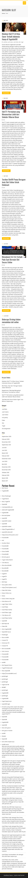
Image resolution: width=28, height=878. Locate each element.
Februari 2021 (5, 456)
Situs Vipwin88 (6, 671)
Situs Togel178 (6, 501)
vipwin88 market (6, 521)
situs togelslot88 (6, 629)
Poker (3, 420)
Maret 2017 (5, 481)
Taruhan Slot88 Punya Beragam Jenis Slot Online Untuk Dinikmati (13, 182)
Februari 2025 (5, 439)
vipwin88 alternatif (7, 532)
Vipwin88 (4, 504)
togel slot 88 (5, 684)
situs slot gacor (6, 728)
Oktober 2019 (5, 472)
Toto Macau (5, 562)
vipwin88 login (6, 704)
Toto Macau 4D (6, 615)
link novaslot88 (6, 648)
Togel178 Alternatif (7, 668)
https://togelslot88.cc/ (8, 529)
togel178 (4, 574)
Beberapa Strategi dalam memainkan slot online (11, 321)
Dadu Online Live (6, 593)
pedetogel (5, 676)
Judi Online (15, 42)
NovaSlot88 (5, 568)
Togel (22, 42)
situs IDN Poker (16, 750)
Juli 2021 (4, 447)
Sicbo (3, 596)
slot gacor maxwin (7, 730)
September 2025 (6, 436)
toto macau (5, 651)
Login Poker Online (7, 604)
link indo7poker (6, 515)
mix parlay (5, 417)
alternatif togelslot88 (8, 510)
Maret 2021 (5, 453)
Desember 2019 (6, 467)
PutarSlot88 (5, 537)
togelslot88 (5, 512)
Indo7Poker (5, 607)
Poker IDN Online (6, 590)
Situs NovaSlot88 (6, 565)
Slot (19, 42)
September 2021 (6, 445)
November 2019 (6, 470)
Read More (6, 93)
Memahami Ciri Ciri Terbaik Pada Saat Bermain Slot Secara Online (12, 259)
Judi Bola (5, 42)
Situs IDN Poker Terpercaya (14, 788)
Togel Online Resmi (7, 560)
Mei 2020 (4, 464)
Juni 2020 (4, 461)
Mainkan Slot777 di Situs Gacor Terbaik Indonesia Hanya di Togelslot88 (11, 36)
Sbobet (4, 736)
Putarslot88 (5, 654)
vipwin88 (4, 518)
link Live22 (11, 771)
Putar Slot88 (5, 551)
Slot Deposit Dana (7, 665)
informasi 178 (5, 643)
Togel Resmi (5, 499)
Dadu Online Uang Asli (8, 598)
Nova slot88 (5, 637)
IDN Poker (4, 582)
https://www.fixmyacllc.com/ (10, 535)
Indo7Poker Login (6, 612)
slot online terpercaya (8, 741)
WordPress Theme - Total (10, 875)
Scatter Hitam (6, 543)
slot (3, 540)
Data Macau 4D (6, 601)
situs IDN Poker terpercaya (14, 798)
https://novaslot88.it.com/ (9, 673)
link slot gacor (6, 557)
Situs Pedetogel (6, 496)
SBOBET (4, 687)
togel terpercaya (7, 701)
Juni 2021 (4, 450)
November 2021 (6, 442)
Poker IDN (4, 626)
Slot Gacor (5, 488)
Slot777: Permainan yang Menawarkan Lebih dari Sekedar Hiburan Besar (11, 114)
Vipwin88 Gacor (6, 632)
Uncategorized (6, 428)
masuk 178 (5, 640)
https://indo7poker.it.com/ (9, 587)
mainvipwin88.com (7, 507)
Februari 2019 (5, 475)
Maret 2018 (5, 478)
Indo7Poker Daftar (7, 610)
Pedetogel (5, 635)
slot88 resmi (5, 744)
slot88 (3, 662)
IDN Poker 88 (5, 623)
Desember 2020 (6, 458)
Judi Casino (10, 42)
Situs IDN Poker (6, 856)
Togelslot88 (5, 491)
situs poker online (7, 585)
